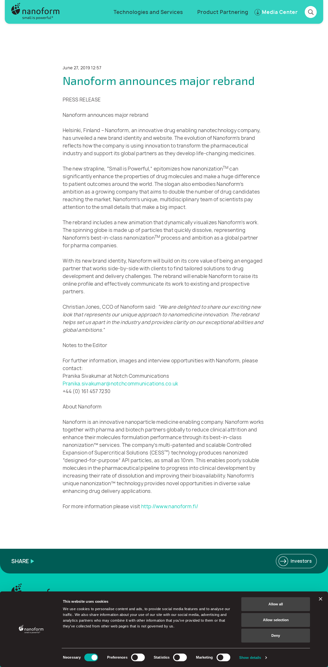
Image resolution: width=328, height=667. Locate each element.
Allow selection (276, 620)
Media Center (280, 12)
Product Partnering (222, 12)
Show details (250, 657)
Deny (275, 635)
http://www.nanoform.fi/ (169, 506)
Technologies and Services (148, 12)
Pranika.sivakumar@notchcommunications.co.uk (120, 383)
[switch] (138, 657)
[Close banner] (320, 599)
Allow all (275, 604)
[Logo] (35, 12)
